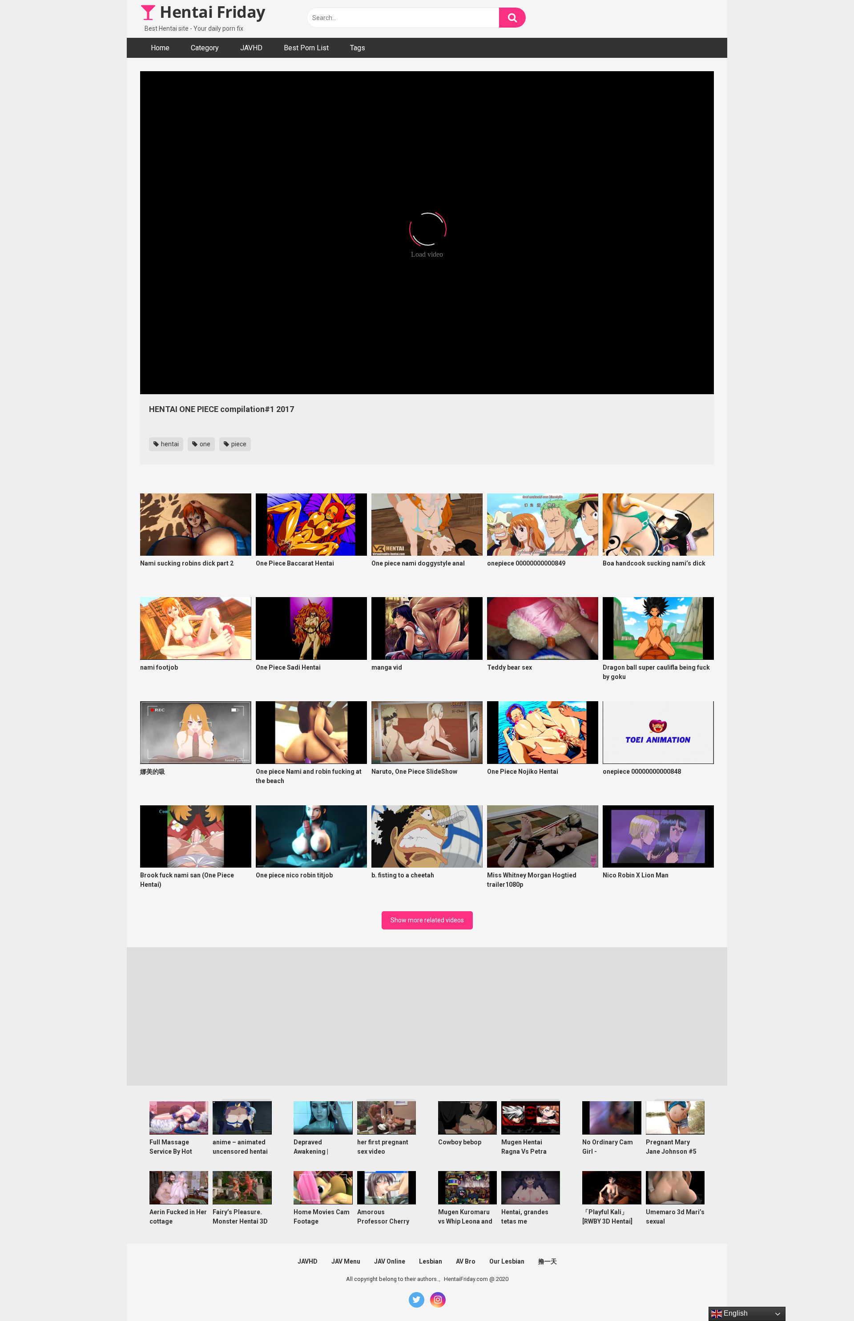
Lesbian (430, 1261)
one (204, 444)
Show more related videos (427, 920)
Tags (357, 48)
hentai (169, 444)
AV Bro (465, 1261)
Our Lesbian (506, 1261)
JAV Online (389, 1261)
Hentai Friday (210, 12)
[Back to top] (824, 1294)
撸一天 (547, 1261)
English (735, 1313)
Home (160, 48)
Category (205, 48)
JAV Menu (345, 1261)
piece (238, 444)
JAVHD (251, 48)
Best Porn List (306, 48)
